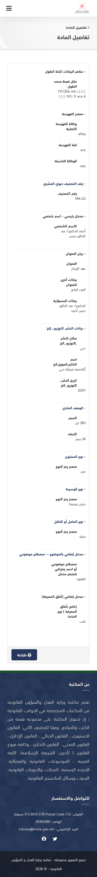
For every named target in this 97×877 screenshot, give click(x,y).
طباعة (22, 654)
